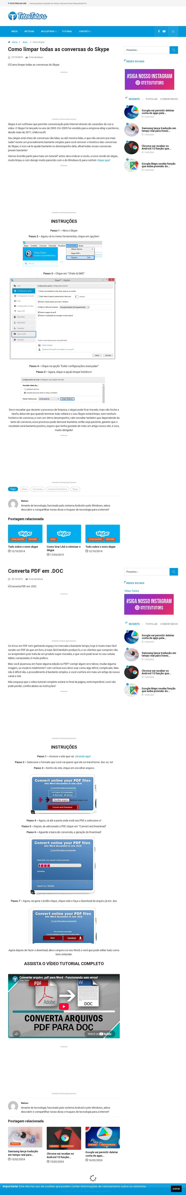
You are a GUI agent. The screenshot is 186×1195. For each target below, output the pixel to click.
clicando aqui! (83, 756)
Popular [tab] (151, 99)
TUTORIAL (67, 31)
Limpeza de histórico (57, 489)
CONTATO (84, 31)
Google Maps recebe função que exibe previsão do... (159, 165)
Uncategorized (76, 1145)
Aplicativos (36, 1146)
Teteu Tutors (131, 590)
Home (15, 42)
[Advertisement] (125, 18)
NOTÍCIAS (29, 31)
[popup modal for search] (173, 31)
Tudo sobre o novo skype (23, 546)
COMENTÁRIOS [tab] (169, 99)
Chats (24, 489)
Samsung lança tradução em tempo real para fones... (159, 129)
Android (145, 108)
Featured (32, 539)
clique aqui (102, 160)
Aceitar (176, 1189)
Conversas (37, 489)
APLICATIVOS (47, 31)
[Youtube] (164, 31)
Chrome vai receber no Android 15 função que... (156, 147)
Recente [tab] (134, 99)
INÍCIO (14, 31)
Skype (75, 489)
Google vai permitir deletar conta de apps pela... (158, 112)
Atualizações (18, 539)
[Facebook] (159, 31)
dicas (25, 42)
